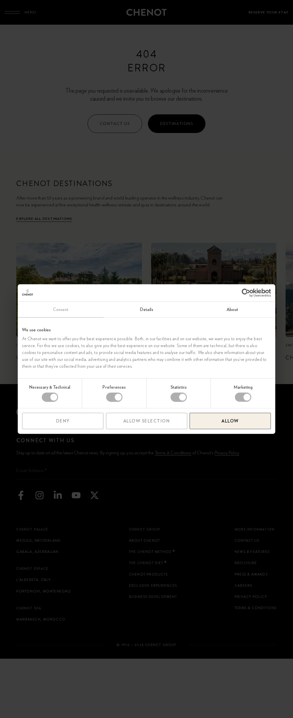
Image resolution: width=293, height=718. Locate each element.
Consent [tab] (61, 309)
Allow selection (146, 421)
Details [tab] (146, 309)
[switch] (114, 397)
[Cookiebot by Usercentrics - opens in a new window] (246, 292)
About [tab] (232, 309)
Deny (63, 421)
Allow (230, 421)
